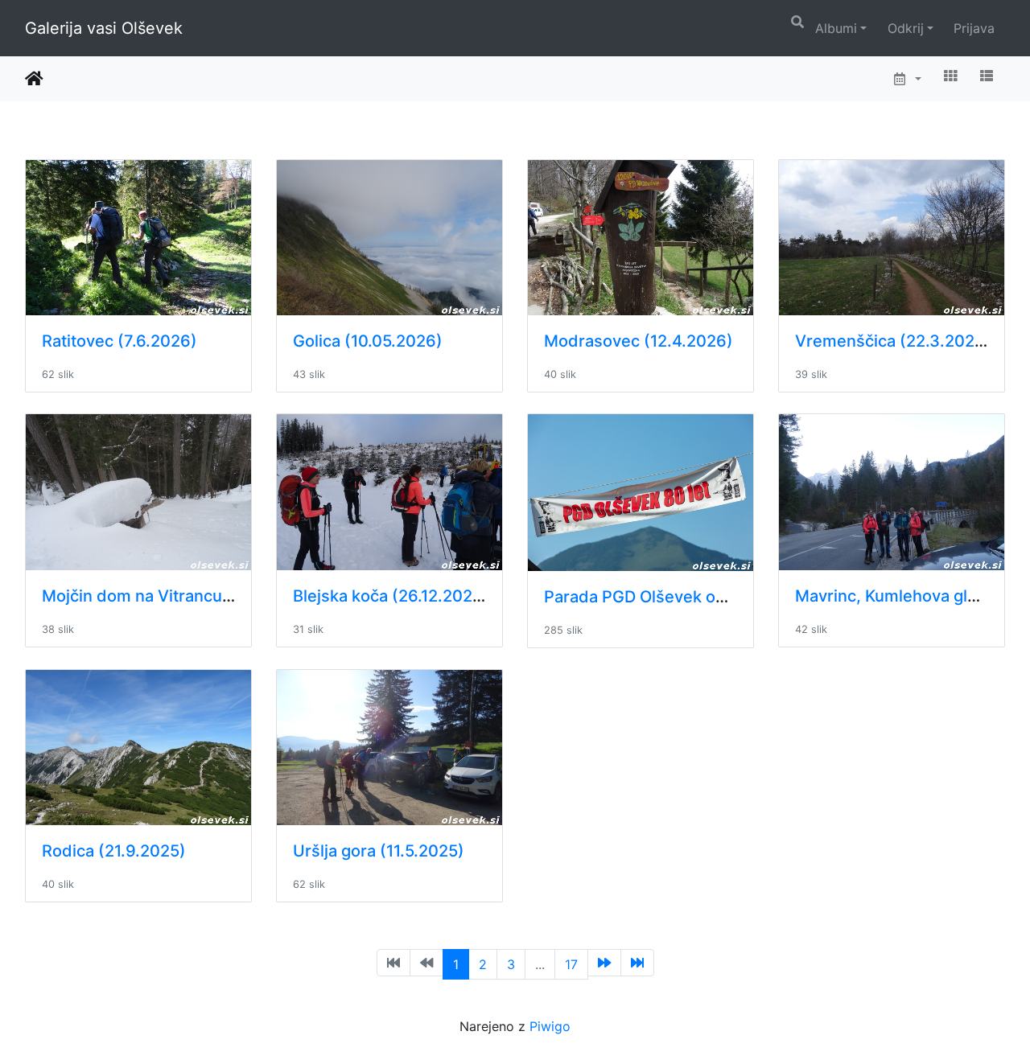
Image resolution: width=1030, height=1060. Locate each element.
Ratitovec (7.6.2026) (119, 341)
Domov (34, 79)
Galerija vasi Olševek (104, 28)
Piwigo (550, 1026)
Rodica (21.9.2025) (114, 851)
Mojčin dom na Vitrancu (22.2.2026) (180, 596)
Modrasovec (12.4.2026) (638, 341)
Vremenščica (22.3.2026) (893, 341)
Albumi (836, 28)
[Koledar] (906, 79)
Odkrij (906, 28)
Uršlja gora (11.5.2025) (378, 851)
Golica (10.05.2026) (368, 341)
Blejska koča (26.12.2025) (390, 596)
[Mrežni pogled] (950, 75)
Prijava (974, 28)
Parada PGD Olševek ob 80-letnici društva (705, 596)
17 (571, 964)
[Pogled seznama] (986, 75)
